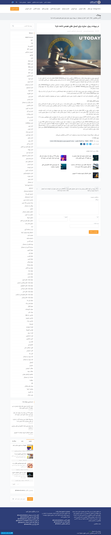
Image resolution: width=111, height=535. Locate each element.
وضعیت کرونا (30, 389)
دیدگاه (97, 200)
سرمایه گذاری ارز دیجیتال (27, 247)
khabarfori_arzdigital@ (22, 521)
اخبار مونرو (30, 179)
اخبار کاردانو (30, 164)
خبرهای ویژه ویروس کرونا (27, 232)
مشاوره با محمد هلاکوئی (37, 2)
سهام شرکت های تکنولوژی (27, 286)
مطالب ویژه (30, 371)
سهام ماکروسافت (29, 309)
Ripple (86, 141)
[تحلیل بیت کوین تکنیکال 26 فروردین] (29, 475)
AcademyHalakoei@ (58, 520)
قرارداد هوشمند (29, 327)
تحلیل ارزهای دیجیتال (28, 212)
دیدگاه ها (14, 441)
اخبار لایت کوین (29, 170)
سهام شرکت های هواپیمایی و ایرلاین (24, 294)
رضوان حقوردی (18, 480)
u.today (94, 138)
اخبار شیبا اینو (30, 153)
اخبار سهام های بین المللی (27, 147)
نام (97, 217)
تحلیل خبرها (30, 218)
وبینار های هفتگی (29, 386)
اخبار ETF (31, 70)
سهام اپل (31, 253)
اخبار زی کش (30, 144)
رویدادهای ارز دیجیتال (28, 244)
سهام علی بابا (30, 300)
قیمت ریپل (30, 333)
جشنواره (29, 2)
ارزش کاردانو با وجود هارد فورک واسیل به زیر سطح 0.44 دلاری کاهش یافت (22, 407)
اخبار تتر (31, 120)
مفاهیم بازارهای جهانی (28, 374)
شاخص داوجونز (29, 318)
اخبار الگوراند (30, 93)
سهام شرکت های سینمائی (27, 289)
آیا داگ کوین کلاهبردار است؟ (20, 454)
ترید (32, 226)
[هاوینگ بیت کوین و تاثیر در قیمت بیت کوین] (29, 447)
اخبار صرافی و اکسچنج (27, 156)
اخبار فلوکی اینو (29, 161)
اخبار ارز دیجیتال (65, 9)
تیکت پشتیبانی (51, 513)
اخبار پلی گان (30, 111)
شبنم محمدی (86, 31)
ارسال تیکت (63, 515)
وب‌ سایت (96, 223)
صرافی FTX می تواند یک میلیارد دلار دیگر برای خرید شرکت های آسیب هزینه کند (23, 414)
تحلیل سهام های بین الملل (26, 221)
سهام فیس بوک (29, 303)
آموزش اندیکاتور (29, 52)
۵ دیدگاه (24, 451)
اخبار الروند (30, 91)
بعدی (14, 484)
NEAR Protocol (29, 37)
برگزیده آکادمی (36, 9)
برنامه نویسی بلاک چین (27, 203)
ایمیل (66, 217)
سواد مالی (30, 312)
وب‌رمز (90, 531)
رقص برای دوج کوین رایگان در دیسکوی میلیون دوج (15, 463)
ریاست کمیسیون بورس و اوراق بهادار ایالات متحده (62, 141)
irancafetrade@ (58, 522)
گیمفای (31, 362)
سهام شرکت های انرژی (27, 280)
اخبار (32, 58)
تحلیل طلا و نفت (29, 224)
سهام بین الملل (45, 9)
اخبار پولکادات (30, 114)
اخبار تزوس (30, 129)
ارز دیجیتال (30, 182)
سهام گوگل (30, 306)
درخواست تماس (47, 2)
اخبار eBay (30, 67)
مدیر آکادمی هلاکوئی (18, 451)
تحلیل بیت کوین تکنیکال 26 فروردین (18, 472)
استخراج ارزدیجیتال (28, 191)
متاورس (31, 365)
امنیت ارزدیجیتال (29, 197)
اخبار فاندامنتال (29, 159)
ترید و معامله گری (29, 229)
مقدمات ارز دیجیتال (28, 377)
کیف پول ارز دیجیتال (28, 357)
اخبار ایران (30, 96)
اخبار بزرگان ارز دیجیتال (27, 102)
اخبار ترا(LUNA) (29, 123)
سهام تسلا (30, 271)
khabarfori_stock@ (23, 522)
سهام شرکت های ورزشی (27, 297)
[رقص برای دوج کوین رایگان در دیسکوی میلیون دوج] (29, 465)
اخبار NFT (30, 73)
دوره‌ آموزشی (74, 9)
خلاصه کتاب (30, 235)
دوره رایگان (90, 9)
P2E (32, 43)
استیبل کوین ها (29, 194)
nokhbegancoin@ (22, 519)
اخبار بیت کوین (29, 108)
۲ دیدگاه (23, 480)
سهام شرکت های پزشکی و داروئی (25, 283)
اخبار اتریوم (30, 82)
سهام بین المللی (29, 268)
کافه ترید (31, 342)
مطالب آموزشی (82, 9)
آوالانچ (31, 55)
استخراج (31, 188)
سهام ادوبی (30, 259)
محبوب (30, 441)
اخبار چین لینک (29, 132)
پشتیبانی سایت (22, 2)
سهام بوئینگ (30, 265)
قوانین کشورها (29, 330)
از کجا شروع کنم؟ (96, 9)
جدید (22, 441)
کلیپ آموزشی (28, 9)
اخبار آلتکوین (30, 76)
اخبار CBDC (30, 64)
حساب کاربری (14, 9)
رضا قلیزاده (18, 469)
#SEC (91, 141)
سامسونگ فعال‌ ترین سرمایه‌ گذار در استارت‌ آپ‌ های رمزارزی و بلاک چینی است (23, 420)
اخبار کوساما (30, 167)
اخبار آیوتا (30, 79)
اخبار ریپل (69, 31)
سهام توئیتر (30, 274)
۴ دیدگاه (20, 460)
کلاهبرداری (30, 345)
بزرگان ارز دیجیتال (29, 206)
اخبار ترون (30, 126)
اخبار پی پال (30, 117)
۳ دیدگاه (22, 469)
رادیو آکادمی (30, 241)
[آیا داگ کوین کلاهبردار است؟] (29, 456)
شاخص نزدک (30, 321)
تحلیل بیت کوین (29, 215)
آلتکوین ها (30, 46)
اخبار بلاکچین (73, 31)
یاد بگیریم (30, 392)
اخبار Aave (30, 61)
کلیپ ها (31, 354)
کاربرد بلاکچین (29, 339)
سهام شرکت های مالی (28, 292)
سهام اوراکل (30, 262)
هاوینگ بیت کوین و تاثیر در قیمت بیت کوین (16, 445)
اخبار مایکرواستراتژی (28, 173)
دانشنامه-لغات (30, 238)
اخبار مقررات (30, 176)
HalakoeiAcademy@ (20, 490)
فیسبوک (31, 324)
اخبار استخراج (30, 88)
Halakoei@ (58, 524)
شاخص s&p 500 (29, 315)
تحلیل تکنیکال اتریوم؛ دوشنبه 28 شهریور (23, 433)
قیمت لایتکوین (29, 336)
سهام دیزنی (30, 277)
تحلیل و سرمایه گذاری (55, 9)
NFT (32, 40)
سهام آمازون (30, 250)
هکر (32, 383)
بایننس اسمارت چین (28, 200)
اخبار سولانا (30, 150)
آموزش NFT (30, 49)
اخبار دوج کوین (29, 135)
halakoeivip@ (27, 524)
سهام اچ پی (30, 256)
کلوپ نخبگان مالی (28, 348)
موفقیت (31, 380)
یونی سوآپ (30, 395)
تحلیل (31, 209)
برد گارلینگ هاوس (79, 141)
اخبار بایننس (30, 99)
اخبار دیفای (30, 138)
